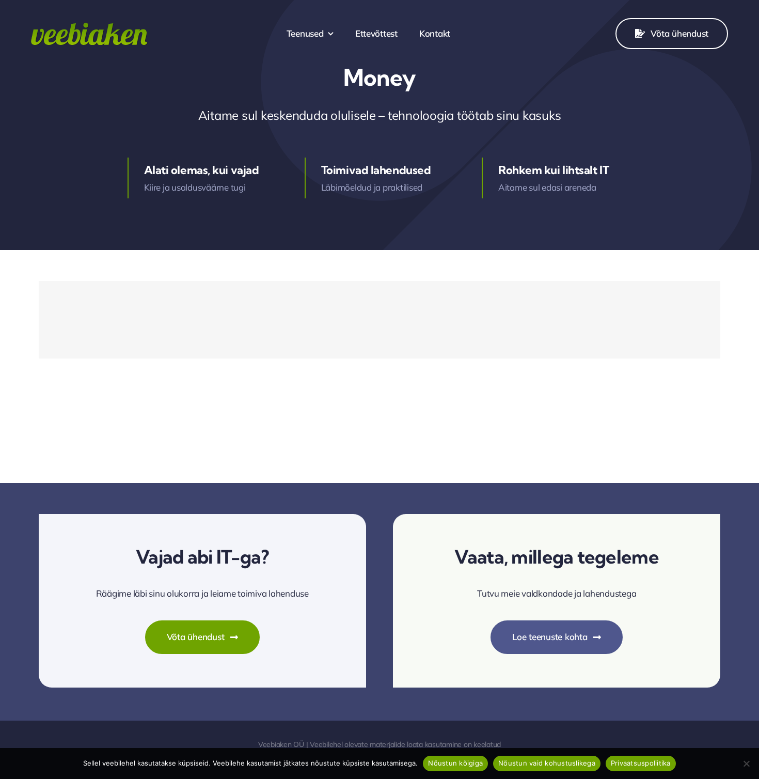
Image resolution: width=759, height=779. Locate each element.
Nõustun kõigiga (455, 763)
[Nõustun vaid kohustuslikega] (746, 763)
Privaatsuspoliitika (641, 763)
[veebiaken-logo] (89, 27)
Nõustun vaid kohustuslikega (546, 763)
